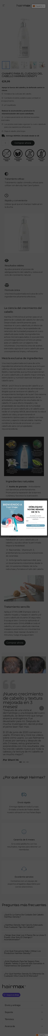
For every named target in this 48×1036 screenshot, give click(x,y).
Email (27, 520)
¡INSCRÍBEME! (35, 525)
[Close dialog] (2, 502)
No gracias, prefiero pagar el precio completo (35, 528)
